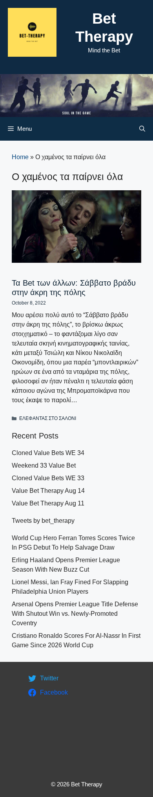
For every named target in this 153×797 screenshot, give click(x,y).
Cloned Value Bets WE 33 (48, 478)
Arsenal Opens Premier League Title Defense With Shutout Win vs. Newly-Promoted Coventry (75, 613)
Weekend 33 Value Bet (44, 465)
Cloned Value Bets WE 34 (48, 453)
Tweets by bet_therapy (43, 520)
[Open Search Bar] (142, 129)
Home (20, 157)
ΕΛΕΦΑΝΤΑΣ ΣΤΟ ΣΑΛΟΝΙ (47, 418)
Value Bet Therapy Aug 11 (48, 503)
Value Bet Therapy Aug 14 (48, 490)
